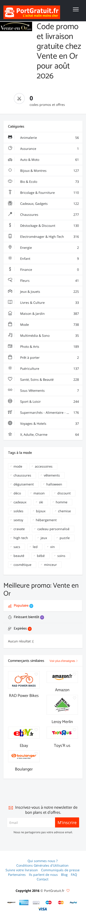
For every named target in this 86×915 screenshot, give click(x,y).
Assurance (49, 148)
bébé (41, 555)
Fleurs (49, 280)
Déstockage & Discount (49, 225)
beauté (19, 555)
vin (52, 547)
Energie (49, 247)
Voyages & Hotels (49, 423)
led (35, 547)
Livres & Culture (49, 302)
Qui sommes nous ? (43, 861)
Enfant (49, 258)
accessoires (44, 466)
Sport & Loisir (49, 401)
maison (39, 493)
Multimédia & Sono (49, 335)
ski (41, 502)
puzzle (65, 538)
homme (61, 502)
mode (18, 466)
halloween (54, 484)
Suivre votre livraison (22, 870)
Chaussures (49, 214)
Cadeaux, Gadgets (49, 203)
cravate (19, 529)
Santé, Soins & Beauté (49, 379)
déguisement (24, 484)
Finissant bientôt (28, 617)
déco (17, 493)
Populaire (22, 606)
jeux (44, 538)
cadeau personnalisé (53, 529)
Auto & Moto (49, 159)
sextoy (18, 520)
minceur (50, 564)
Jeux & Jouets (49, 291)
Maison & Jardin (49, 313)
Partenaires (17, 874)
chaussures (22, 475)
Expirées (22, 628)
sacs (17, 547)
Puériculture (49, 368)
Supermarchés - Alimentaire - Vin (49, 412)
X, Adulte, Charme (49, 434)
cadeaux (20, 502)
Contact (42, 879)
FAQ (74, 874)
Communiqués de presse (60, 870)
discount (64, 493)
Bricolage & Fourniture (49, 192)
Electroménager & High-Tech (49, 236)
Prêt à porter (49, 357)
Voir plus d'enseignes (63, 661)
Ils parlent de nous (43, 874)
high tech (21, 538)
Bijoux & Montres (49, 170)
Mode (49, 324)
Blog (64, 874)
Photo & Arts (49, 346)
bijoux (40, 511)
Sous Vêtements (49, 390)
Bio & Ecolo (49, 181)
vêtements (52, 475)
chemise (64, 511)
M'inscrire (67, 822)
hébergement (46, 520)
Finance (49, 269)
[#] (11, 902)
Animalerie (49, 137)
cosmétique (22, 564)
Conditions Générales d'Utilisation (42, 865)
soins (61, 555)
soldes (18, 511)
